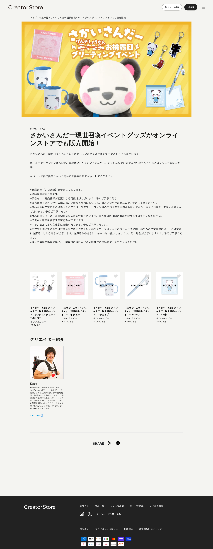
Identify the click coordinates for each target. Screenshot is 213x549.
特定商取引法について (150, 529)
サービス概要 (137, 506)
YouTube (35, 415)
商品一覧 (99, 506)
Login (191, 8)
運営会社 (84, 529)
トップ (33, 17)
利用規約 (128, 529)
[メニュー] (203, 7)
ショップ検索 (173, 7)
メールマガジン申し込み (108, 514)
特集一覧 (43, 17)
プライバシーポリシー (106, 529)
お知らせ (84, 506)
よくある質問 (156, 506)
